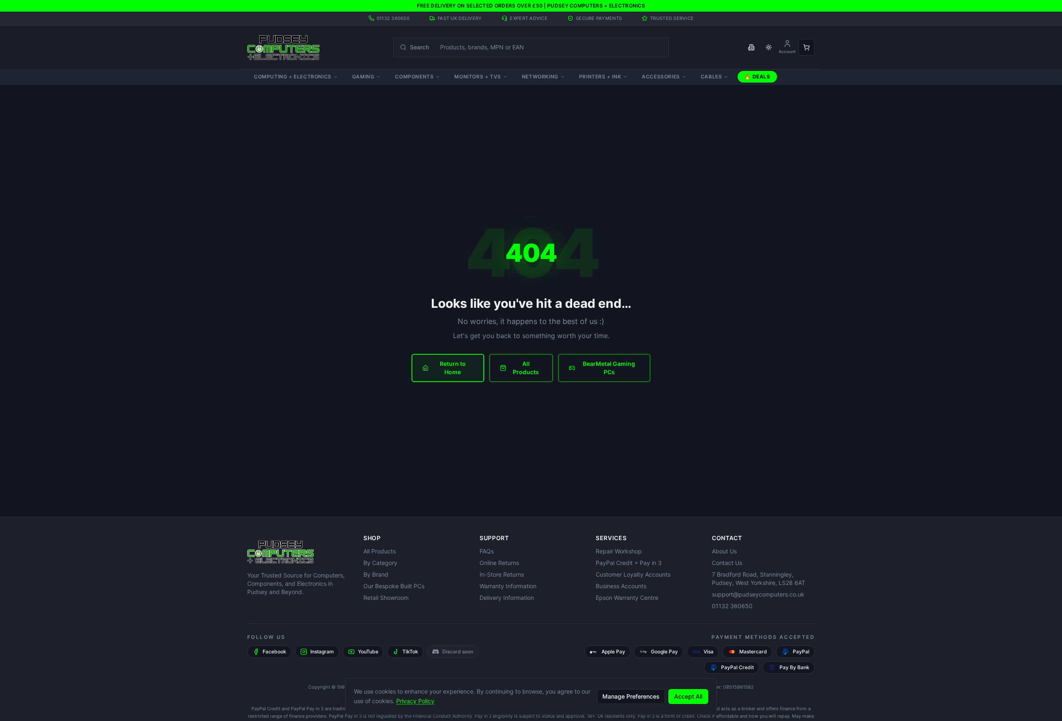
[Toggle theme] (768, 47)
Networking (540, 76)
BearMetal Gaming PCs (609, 367)
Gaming (363, 76)
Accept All (688, 695)
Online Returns (499, 562)
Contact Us (727, 562)
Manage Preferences (631, 695)
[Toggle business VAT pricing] (751, 47)
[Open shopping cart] (806, 47)
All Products (526, 367)
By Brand (375, 574)
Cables (711, 76)
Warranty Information (508, 585)
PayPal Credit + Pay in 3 (629, 562)
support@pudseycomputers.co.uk (758, 594)
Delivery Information (507, 597)
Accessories (661, 76)
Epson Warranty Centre (627, 597)
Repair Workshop (619, 551)
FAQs (487, 551)
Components (414, 76)
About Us (724, 551)
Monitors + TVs (477, 76)
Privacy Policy (415, 700)
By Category (380, 562)
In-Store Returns (502, 574)
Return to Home (453, 367)
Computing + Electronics (292, 76)
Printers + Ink (600, 76)
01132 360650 (732, 605)
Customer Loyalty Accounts (633, 574)
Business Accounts (621, 585)
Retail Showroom (386, 597)
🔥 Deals (757, 76)
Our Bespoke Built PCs (393, 585)
